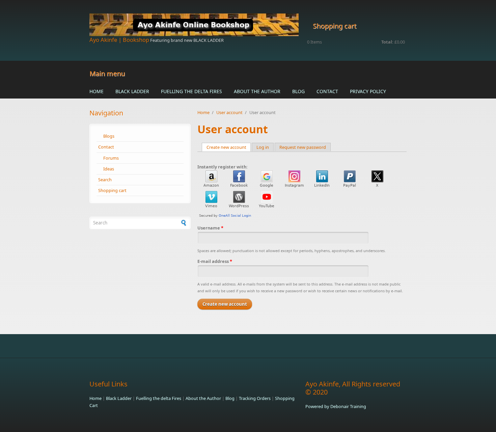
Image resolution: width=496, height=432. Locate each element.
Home (96, 91)
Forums (111, 158)
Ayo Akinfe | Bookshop (119, 40)
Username (210, 228)
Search (105, 180)
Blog (298, 91)
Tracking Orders (255, 398)
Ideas (108, 169)
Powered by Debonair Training (335, 406)
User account (229, 112)
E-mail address (214, 261)
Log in (262, 147)
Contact (327, 91)
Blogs (108, 136)
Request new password (302, 147)
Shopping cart (112, 190)
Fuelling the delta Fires (191, 91)
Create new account (228, 147)
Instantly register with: (222, 167)
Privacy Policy (368, 91)
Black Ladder (132, 91)
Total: (387, 42)
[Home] (194, 25)
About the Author (257, 91)
